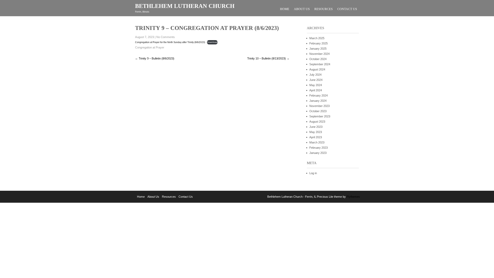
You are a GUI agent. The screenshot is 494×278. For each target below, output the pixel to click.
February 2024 (318, 95)
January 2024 (318, 100)
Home (284, 9)
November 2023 (319, 106)
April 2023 (315, 137)
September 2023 (319, 116)
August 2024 (317, 69)
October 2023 (318, 111)
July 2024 (315, 74)
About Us (302, 9)
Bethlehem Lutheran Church (184, 6)
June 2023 (315, 126)
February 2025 (318, 43)
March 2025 (316, 38)
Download (212, 42)
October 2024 (318, 59)
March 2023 (316, 142)
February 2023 (318, 147)
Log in (313, 173)
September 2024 (319, 64)
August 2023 (317, 121)
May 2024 (315, 85)
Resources (323, 9)
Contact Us (347, 9)
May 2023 (315, 132)
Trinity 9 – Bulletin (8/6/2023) (154, 58)
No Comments (165, 37)
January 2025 (318, 48)
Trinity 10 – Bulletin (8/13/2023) (268, 58)
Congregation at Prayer (149, 47)
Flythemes (353, 196)
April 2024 (315, 90)
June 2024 (315, 79)
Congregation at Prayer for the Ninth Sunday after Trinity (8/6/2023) (170, 42)
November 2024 (319, 53)
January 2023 (318, 152)
